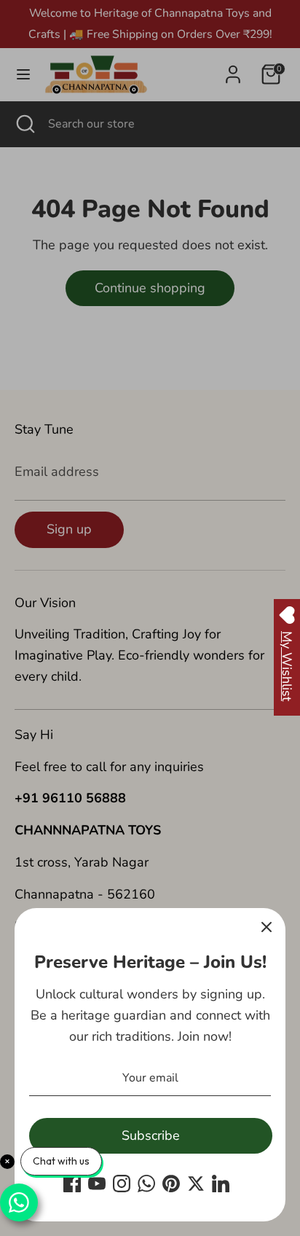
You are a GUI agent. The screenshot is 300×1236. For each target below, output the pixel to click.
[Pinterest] (171, 1183)
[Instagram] (121, 1183)
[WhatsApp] (146, 1183)
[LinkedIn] (220, 1183)
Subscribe (151, 1135)
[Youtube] (97, 1183)
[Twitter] (196, 1183)
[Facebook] (72, 1183)
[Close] (266, 927)
